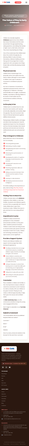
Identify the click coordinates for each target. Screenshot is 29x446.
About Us (4, 394)
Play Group (4, 373)
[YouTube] (9, 367)
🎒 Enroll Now (18, 2)
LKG (2, 378)
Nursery (3, 376)
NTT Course (4, 385)
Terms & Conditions (14, 444)
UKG (2, 380)
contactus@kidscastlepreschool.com (12, 418)
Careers (3, 401)
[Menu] (26, 2)
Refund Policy (23, 444)
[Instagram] (6, 367)
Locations (4, 405)
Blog (3, 403)
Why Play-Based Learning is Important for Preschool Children (13, 190)
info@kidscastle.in (7, 435)
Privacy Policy (7, 444)
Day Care (4, 383)
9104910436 (6, 431)
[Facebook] (3, 367)
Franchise (4, 398)
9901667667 (6, 415)
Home (3, 391)
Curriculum (4, 396)
